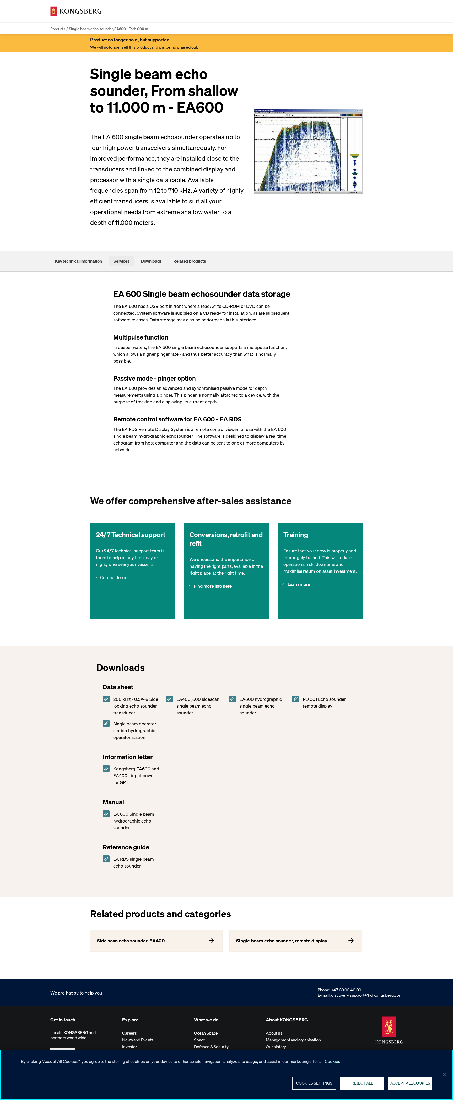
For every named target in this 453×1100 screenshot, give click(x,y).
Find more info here (213, 586)
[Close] (444, 1074)
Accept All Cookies (410, 1083)
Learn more (299, 584)
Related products (189, 261)
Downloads (151, 261)
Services (122, 261)
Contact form (113, 577)
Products (57, 28)
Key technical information (78, 261)
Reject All (362, 1083)
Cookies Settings (314, 1083)
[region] (226, 1075)
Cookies (332, 1061)
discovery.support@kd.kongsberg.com (367, 995)
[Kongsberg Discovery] (75, 11)
